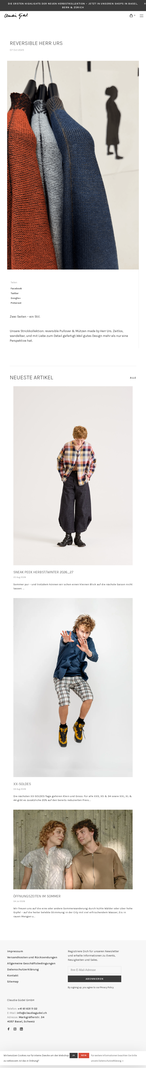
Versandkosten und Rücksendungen (32, 957)
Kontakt (12, 975)
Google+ (16, 298)
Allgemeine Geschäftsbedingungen (31, 963)
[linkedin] (21, 1029)
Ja (73, 1055)
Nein (84, 1055)
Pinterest (16, 302)
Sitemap (13, 981)
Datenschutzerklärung (23, 969)
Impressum (15, 951)
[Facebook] (8, 1029)
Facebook (16, 288)
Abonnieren (95, 978)
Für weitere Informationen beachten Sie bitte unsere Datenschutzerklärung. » (114, 1058)
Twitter (15, 293)
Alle (133, 377)
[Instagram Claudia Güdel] (15, 1029)
